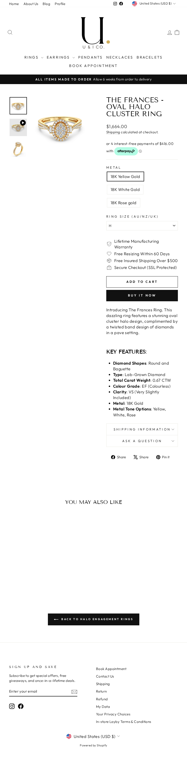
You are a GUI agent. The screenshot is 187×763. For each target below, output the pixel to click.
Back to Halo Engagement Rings (96, 619)
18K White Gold (125, 189)
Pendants (90, 57)
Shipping (113, 132)
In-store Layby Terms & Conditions (123, 721)
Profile (60, 4)
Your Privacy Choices (113, 714)
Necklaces (119, 57)
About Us (30, 4)
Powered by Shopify (93, 745)
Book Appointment (93, 65)
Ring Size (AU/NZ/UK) (132, 216)
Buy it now (142, 295)
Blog (46, 4)
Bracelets (150, 57)
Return (101, 691)
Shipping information (142, 429)
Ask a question (142, 441)
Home (14, 4)
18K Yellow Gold (125, 176)
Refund (102, 699)
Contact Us (105, 676)
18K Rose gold (124, 202)
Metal (114, 167)
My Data (103, 706)
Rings (32, 57)
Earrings (59, 57)
